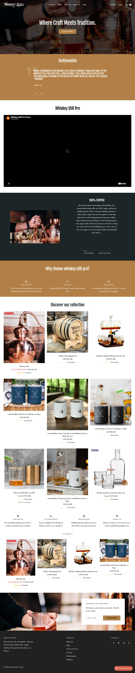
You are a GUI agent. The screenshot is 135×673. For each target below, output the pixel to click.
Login (121, 5)
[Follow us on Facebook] (113, 643)
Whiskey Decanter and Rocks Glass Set (111, 493)
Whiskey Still (24, 366)
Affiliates (69, 660)
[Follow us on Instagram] (123, 643)
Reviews (68, 5)
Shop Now (67, 31)
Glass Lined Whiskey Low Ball (24, 493)
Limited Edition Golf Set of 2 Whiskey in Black (111, 429)
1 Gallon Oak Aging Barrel (67, 356)
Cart (128, 5)
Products (52, 5)
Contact (69, 652)
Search (113, 5)
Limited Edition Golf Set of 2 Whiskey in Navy (24, 414)
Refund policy (71, 656)
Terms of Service (72, 649)
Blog (84, 5)
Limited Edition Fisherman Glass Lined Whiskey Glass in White (67, 500)
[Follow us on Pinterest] (128, 643)
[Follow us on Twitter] (118, 643)
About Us (76, 5)
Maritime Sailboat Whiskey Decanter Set (111, 356)
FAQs (60, 5)
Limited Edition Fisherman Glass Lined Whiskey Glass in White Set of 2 (67, 435)
